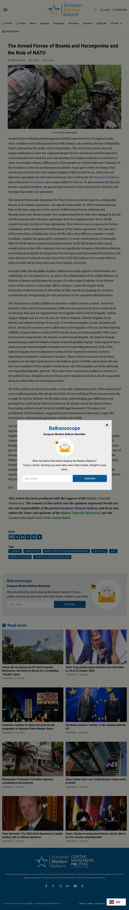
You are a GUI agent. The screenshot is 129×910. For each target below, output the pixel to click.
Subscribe (89, 478)
